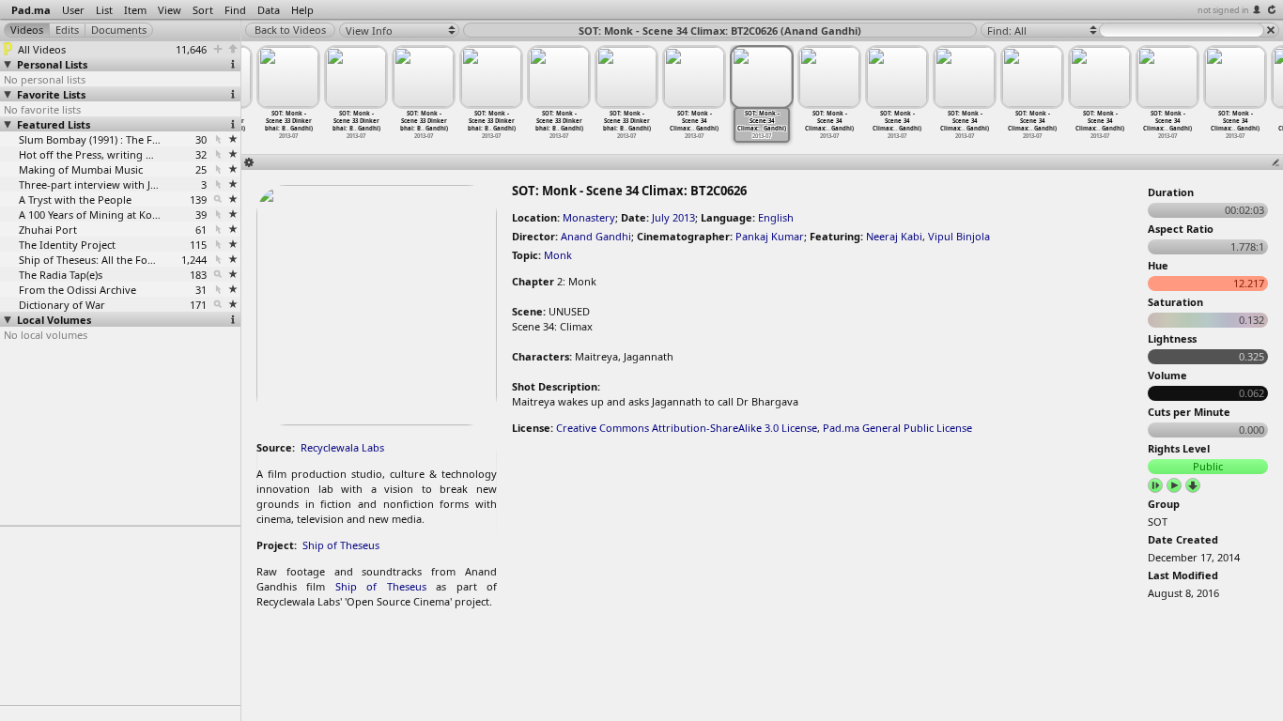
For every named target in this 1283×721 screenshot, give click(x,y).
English (776, 217)
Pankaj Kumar (769, 236)
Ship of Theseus (340, 545)
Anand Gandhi (596, 236)
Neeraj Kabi (894, 236)
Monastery (589, 217)
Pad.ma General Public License (897, 428)
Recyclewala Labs (342, 447)
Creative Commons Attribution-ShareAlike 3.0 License (686, 428)
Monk (558, 255)
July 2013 (673, 217)
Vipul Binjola (959, 236)
